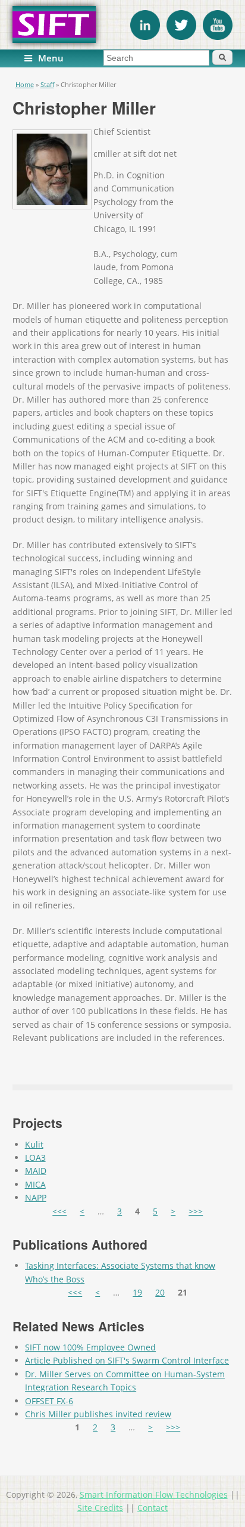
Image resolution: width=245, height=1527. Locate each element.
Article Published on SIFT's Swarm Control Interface (127, 1360)
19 (137, 1292)
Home (24, 84)
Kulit (34, 1144)
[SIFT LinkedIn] (145, 36)
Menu (51, 58)
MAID (35, 1170)
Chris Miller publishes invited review (98, 1414)
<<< (59, 1211)
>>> (196, 1211)
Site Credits (100, 1507)
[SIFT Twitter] (181, 36)
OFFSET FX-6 (49, 1401)
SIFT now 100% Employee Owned (90, 1347)
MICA (35, 1184)
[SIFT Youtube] (218, 36)
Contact (152, 1507)
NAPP (35, 1197)
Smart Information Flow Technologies (154, 1494)
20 (160, 1292)
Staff (47, 84)
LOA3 (35, 1157)
